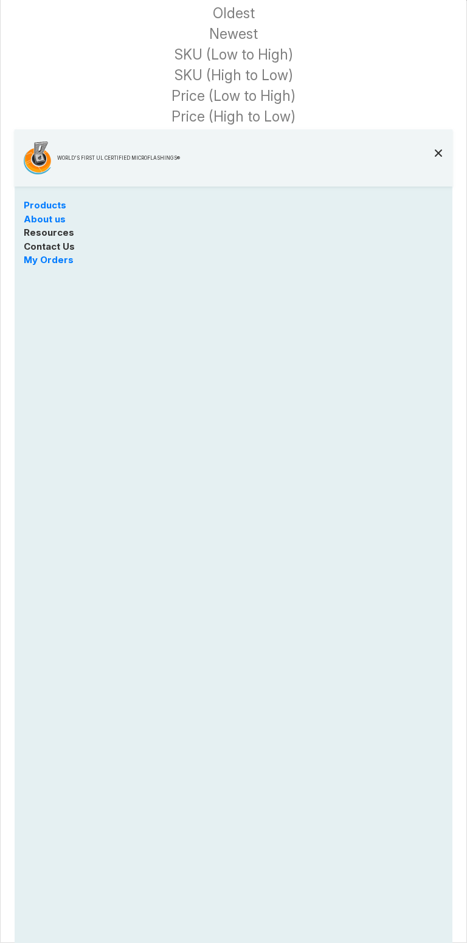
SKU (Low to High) (234, 55)
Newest (233, 34)
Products (45, 205)
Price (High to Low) (233, 117)
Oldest (234, 13)
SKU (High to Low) (234, 75)
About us (45, 219)
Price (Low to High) (233, 96)
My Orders (49, 260)
